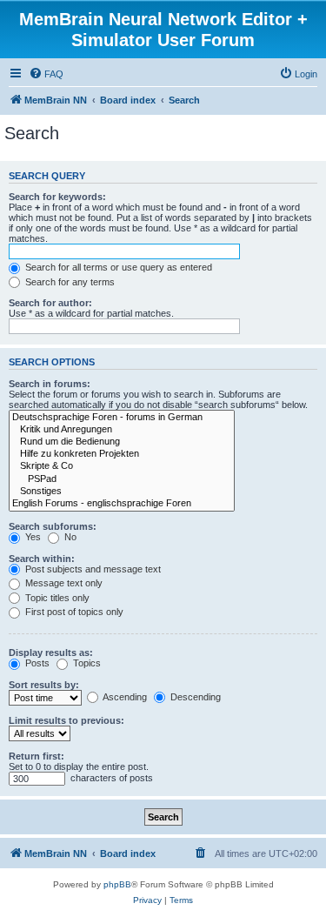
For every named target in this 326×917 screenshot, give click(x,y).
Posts (36, 663)
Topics (85, 663)
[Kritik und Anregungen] (121, 430)
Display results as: (51, 652)
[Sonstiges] (121, 491)
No (69, 537)
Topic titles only (56, 597)
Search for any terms (69, 282)
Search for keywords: (57, 196)
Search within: (42, 558)
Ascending (124, 697)
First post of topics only (73, 611)
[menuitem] (46, 74)
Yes (32, 537)
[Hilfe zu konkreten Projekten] (121, 454)
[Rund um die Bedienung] (121, 442)
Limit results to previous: (66, 720)
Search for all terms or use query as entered (117, 267)
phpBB (117, 884)
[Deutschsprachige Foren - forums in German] (121, 418)
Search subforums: (52, 526)
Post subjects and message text (92, 569)
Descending (194, 697)
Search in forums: (49, 383)
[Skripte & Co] (121, 466)
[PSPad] (121, 479)
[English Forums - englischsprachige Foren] (121, 504)
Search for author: (50, 303)
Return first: (36, 756)
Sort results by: (44, 684)
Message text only (63, 583)
